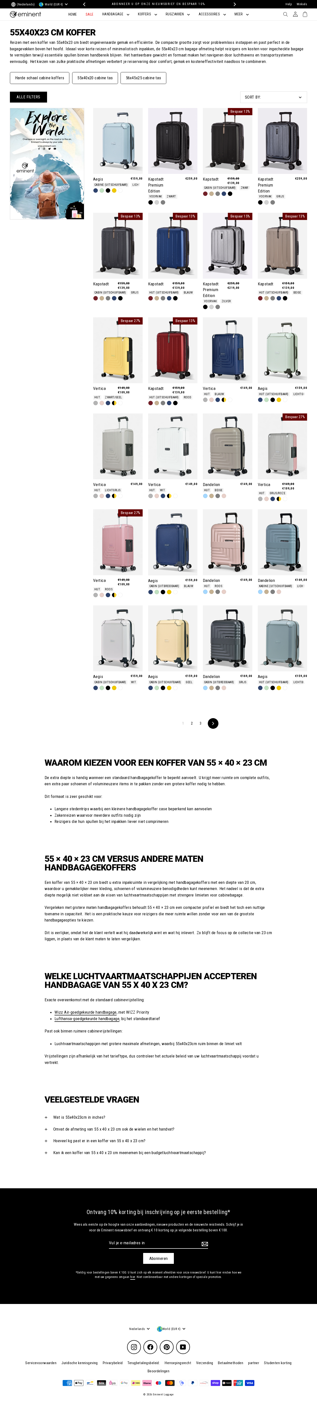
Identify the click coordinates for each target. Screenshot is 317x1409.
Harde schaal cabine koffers (39, 77)
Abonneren (158, 1258)
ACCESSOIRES (210, 14)
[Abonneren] (204, 1243)
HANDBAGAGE (113, 14)
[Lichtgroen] (101, 190)
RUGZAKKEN (175, 14)
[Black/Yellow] (114, 403)
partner (253, 1363)
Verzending (204, 1363)
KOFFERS (145, 14)
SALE (90, 14)
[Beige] (211, 193)
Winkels (302, 4)
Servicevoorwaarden (40, 1363)
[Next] (233, 4)
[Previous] (83, 4)
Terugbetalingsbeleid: (144, 1363)
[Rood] (205, 193)
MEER (239, 14)
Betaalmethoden (230, 1363)
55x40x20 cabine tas (95, 77)
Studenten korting (277, 1363)
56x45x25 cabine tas (143, 77)
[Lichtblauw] (205, 495)
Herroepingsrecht (178, 1363)
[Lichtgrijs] (95, 403)
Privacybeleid (113, 1363)
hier (132, 1277)
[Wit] (120, 190)
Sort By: (253, 97)
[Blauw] (95, 190)
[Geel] (114, 190)
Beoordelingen (159, 1371)
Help (289, 4)
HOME (72, 14)
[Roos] (101, 403)
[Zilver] (156, 202)
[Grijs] (162, 202)
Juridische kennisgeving (79, 1363)
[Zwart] (108, 190)
